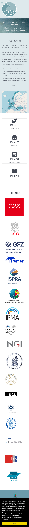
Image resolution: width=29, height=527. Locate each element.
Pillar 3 (14, 158)
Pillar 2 (14, 142)
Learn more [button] (6, 519)
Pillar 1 (14, 125)
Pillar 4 (14, 175)
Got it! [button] (14, 523)
